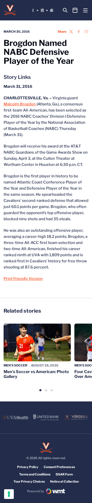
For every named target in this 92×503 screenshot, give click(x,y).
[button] (40, 390)
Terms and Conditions (34, 474)
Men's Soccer (15, 365)
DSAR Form (64, 474)
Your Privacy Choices (29, 481)
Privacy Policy (27, 467)
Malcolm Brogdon (20, 104)
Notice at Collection (64, 481)
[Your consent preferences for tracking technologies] (9, 494)
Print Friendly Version (23, 278)
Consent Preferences (59, 467)
